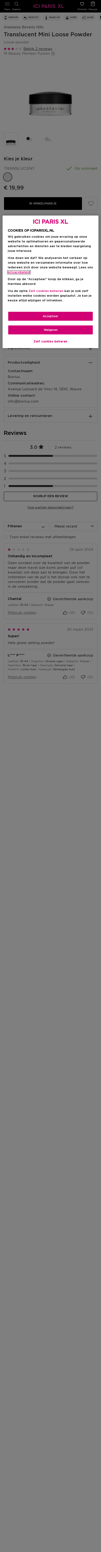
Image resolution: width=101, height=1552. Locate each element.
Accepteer (50, 316)
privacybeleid (19, 272)
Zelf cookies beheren (50, 341)
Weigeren (51, 330)
